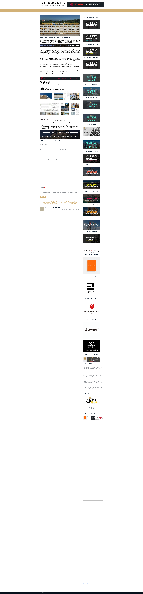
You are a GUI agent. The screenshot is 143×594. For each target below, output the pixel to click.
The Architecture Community (74, 209)
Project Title (44, 154)
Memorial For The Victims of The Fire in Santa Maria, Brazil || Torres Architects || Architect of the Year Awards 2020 (50, 203)
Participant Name (44, 144)
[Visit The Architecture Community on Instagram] (85, 408)
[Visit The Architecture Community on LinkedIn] (87, 408)
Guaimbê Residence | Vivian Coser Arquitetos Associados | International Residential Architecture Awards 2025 (93, 381)
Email (41, 149)
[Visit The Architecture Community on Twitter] (89, 408)
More (80, 10)
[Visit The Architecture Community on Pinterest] (91, 408)
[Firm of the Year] (60, 162)
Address (41, 182)
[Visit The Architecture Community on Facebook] (83, 408)
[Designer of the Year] (60, 164)
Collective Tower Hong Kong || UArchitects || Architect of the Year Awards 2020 (69, 202)
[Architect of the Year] (60, 160)
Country (43, 187)
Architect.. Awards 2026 (61, 10)
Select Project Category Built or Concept (48, 159)
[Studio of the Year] (60, 163)
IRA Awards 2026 (74, 10)
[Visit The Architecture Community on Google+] (94, 408)
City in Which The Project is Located (49, 168)
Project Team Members (46, 173)
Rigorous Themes (46, 592)
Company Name (64, 149)
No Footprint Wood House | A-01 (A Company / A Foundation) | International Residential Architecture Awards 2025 (93, 376)
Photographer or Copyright (47, 177)
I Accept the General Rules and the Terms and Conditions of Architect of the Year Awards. (59, 193)
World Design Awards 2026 (45, 10)
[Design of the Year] (60, 165)
